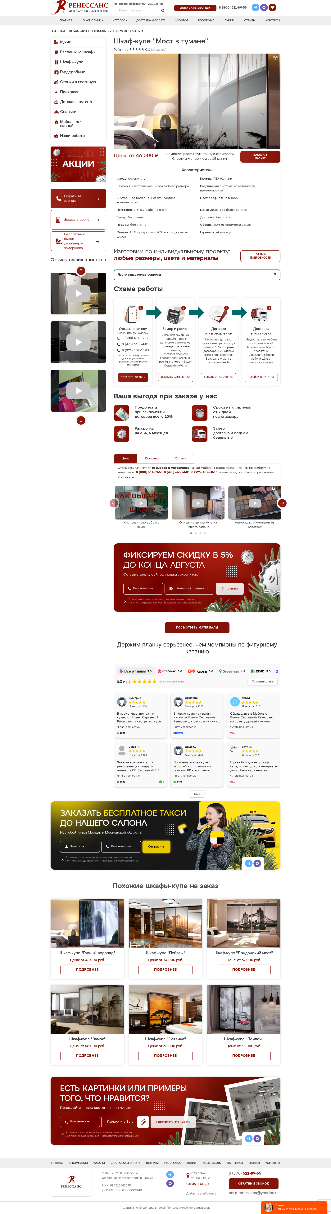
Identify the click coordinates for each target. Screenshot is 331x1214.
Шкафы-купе (79, 31)
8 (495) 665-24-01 (232, 2)
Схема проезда (197, 1184)
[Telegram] (255, 8)
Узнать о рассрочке (218, 377)
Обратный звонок (253, 1183)
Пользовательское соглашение (189, 1207)
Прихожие (69, 92)
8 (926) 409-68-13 (232, 12)
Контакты (272, 20)
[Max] (264, 8)
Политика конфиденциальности (142, 1207)
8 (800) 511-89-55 (233, 7)
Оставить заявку (133, 377)
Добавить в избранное (201, 1193)
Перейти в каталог (261, 377)
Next (81, 420)
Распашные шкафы (77, 52)
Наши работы (72, 136)
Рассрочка (206, 20)
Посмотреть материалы (197, 627)
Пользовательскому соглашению (183, 603)
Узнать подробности (260, 256)
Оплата (180, 458)
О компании (92, 20)
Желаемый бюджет (190, 588)
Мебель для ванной (71, 124)
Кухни (65, 42)
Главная (66, 20)
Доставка (152, 458)
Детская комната (76, 102)
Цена (125, 458)
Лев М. (246, 697)
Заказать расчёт (260, 157)
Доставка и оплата (150, 20)
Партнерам (235, 1163)
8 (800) (245, 1173)
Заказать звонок (195, 8)
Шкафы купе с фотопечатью (118, 31)
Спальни (68, 112)
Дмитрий (191, 697)
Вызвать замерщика (175, 377)
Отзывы (249, 20)
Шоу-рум (181, 20)
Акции (229, 20)
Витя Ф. (247, 746)
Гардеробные (72, 72)
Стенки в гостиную (78, 82)
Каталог (119, 20)
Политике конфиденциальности (146, 603)
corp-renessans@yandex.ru (254, 1193)
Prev (81, 271)
